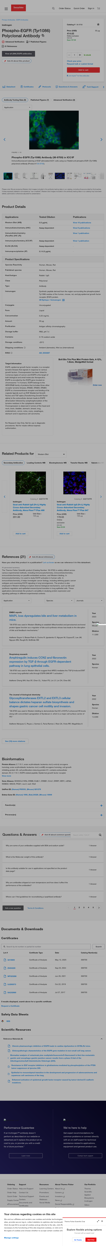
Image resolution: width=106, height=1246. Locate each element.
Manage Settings (11, 1238)
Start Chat (91, 1240)
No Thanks (78, 1240)
